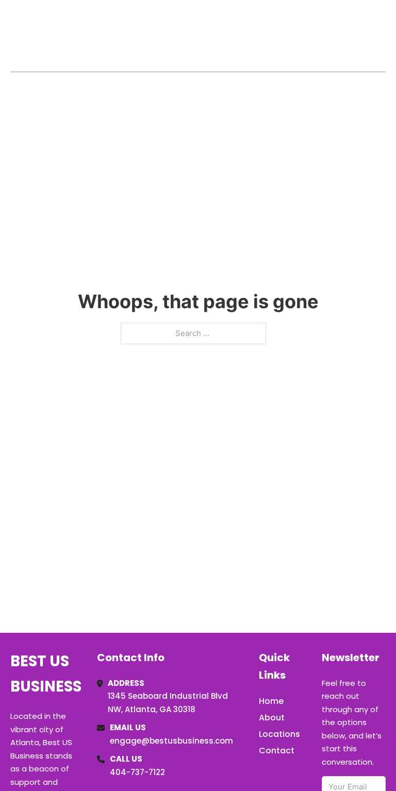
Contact (276, 750)
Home (266, 35)
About (272, 717)
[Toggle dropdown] (382, 35)
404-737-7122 (137, 772)
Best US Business (49, 35)
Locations (312, 35)
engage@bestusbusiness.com (171, 740)
